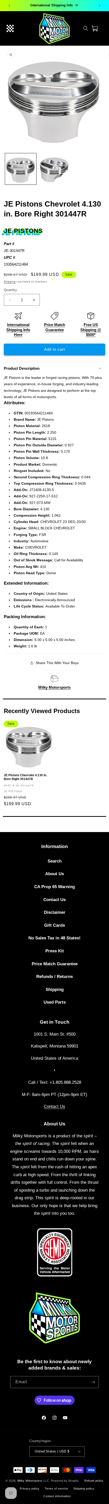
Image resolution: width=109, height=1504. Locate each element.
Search (55, 861)
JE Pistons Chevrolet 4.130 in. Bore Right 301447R (25, 777)
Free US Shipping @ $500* (90, 330)
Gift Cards (54, 925)
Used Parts (55, 1002)
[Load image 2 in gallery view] (54, 168)
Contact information (56, 1496)
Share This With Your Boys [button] (57, 663)
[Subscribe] (93, 1382)
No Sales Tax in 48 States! (54, 938)
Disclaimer (54, 912)
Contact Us (54, 899)
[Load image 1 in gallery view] (20, 168)
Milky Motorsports (54, 687)
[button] (10, 28)
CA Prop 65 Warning (54, 886)
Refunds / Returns (54, 976)
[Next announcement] (99, 5)
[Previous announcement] (9, 5)
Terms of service (56, 1488)
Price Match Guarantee (55, 963)
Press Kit (54, 951)
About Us (54, 873)
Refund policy (93, 1480)
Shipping (10, 281)
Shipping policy (83, 1488)
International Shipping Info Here (18, 330)
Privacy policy (30, 1488)
